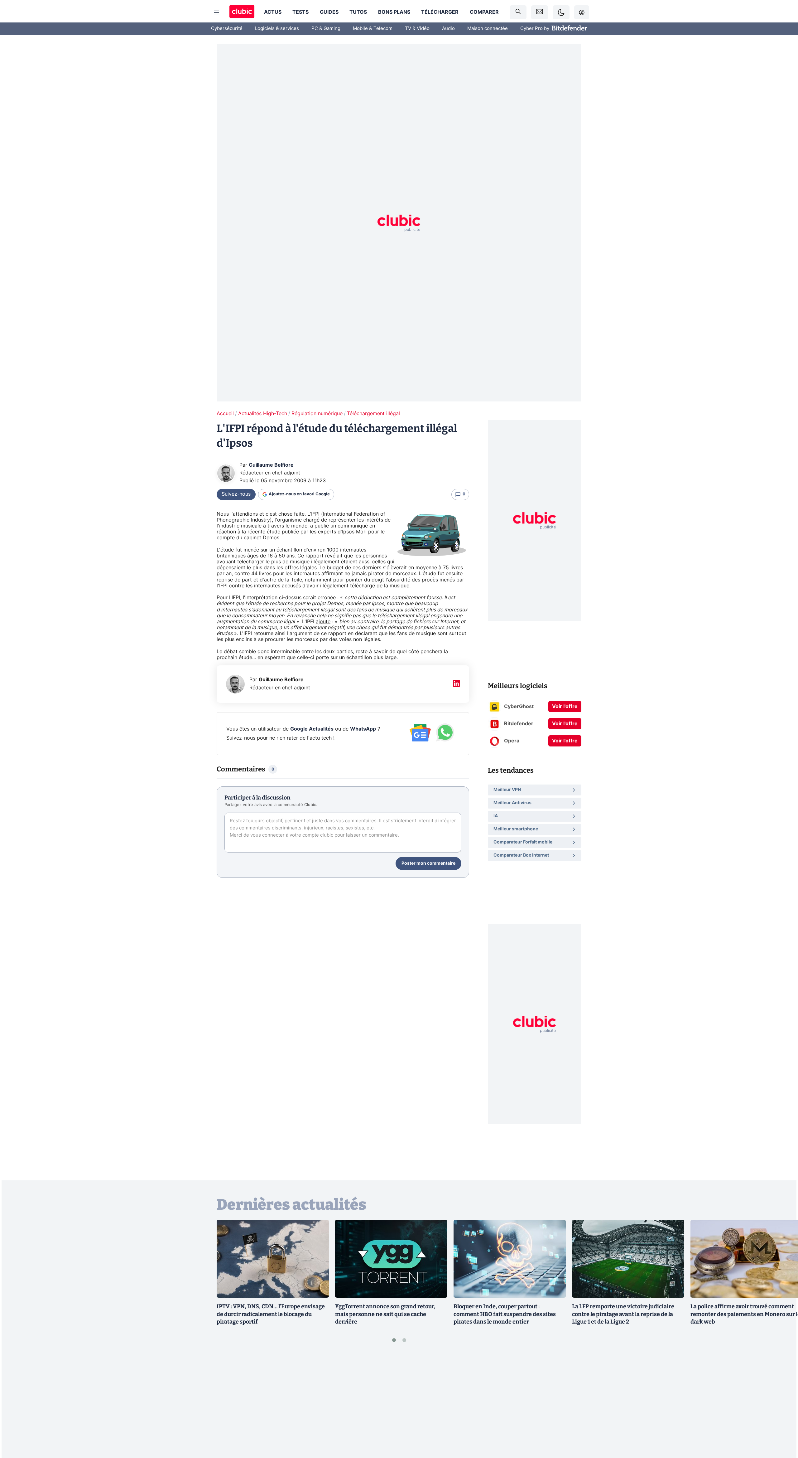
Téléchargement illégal (373, 413)
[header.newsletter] (539, 12)
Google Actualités (312, 729)
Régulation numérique (317, 413)
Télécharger (440, 12)
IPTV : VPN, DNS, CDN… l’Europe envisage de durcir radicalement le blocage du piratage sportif (271, 1314)
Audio (448, 28)
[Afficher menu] (216, 12)
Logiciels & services (277, 28)
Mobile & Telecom (372, 28)
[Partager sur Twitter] (782, 1425)
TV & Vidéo (417, 28)
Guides (329, 12)
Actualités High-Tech (262, 413)
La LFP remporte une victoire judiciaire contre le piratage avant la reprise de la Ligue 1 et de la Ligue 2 (623, 1314)
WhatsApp (363, 729)
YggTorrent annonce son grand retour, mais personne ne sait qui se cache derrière (385, 1314)
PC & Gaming (325, 28)
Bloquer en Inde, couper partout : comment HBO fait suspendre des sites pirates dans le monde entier (505, 1314)
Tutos (358, 12)
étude (273, 531)
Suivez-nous (236, 494)
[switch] (561, 12)
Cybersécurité (227, 28)
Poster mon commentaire (428, 863)
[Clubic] (242, 12)
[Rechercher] (518, 12)
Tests (300, 12)
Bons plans (394, 12)
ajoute (323, 621)
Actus (272, 12)
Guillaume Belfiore (271, 465)
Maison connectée (487, 28)
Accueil (225, 413)
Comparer (484, 12)
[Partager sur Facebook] (782, 1404)
